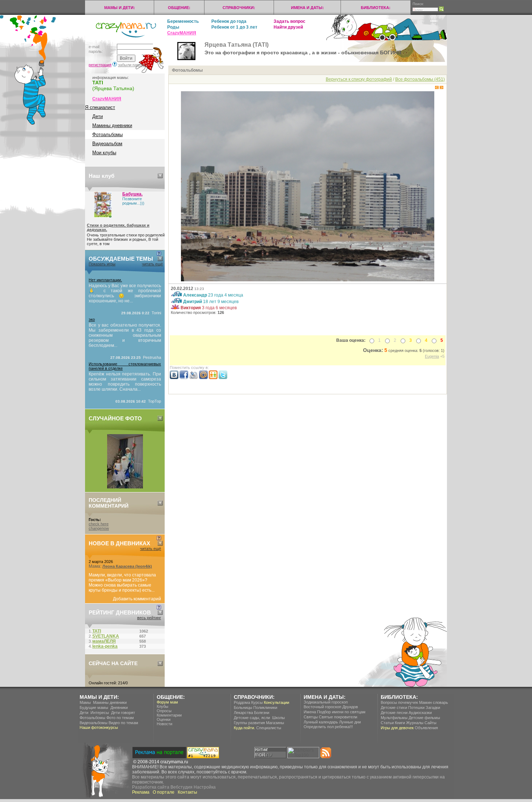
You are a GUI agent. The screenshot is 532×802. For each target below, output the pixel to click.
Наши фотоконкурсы (99, 727)
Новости (164, 724)
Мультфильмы (394, 717)
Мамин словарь (433, 702)
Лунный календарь (321, 722)
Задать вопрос (289, 21)
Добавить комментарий (137, 598)
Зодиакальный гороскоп (326, 702)
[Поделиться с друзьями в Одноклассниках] (213, 377)
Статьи (387, 723)
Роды (173, 27)
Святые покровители (338, 717)
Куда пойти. (244, 728)
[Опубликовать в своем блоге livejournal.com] (193, 377)
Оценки (163, 719)
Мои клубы (104, 152)
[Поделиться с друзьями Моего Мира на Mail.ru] (203, 377)
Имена (310, 712)
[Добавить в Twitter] (223, 377)
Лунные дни (350, 722)
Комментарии (169, 715)
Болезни (261, 712)
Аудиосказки (420, 712)
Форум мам (167, 702)
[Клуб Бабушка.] (103, 216)
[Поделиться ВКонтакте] (174, 377)
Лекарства (243, 712)
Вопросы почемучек (399, 702)
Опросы (164, 711)
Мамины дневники (112, 125)
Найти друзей (288, 27)
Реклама (140, 792)
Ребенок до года (228, 21)
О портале (163, 792)
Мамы (85, 702)
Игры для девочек (397, 728)
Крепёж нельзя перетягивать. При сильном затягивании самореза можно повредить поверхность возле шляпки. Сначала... (125, 381)
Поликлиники (265, 707)
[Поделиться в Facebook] (184, 377)
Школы (278, 717)
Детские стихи (394, 707)
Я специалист (100, 107)
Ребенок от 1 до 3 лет (234, 27)
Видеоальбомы (93, 723)
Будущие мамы (94, 707)
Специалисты (268, 728)
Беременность (183, 21)
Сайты (430, 723)
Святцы (311, 717)
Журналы (414, 723)
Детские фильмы (424, 717)
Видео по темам (123, 723)
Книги (400, 723)
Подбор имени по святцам (341, 712)
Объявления (426, 728)
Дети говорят (123, 712)
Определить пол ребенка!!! (328, 727)
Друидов (350, 707)
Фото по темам (120, 717)
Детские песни (394, 712)
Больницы (243, 707)
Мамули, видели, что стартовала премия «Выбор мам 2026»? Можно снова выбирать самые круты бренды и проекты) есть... (122, 582)
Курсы (257, 702)
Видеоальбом (107, 143)
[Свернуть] (160, 176)
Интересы (99, 712)
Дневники (119, 707)
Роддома (242, 702)
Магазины (275, 723)
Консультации (276, 702)
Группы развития (249, 723)
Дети (97, 116)
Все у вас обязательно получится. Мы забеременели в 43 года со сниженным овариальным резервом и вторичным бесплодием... (125, 335)
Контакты (187, 792)
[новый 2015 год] (125, 487)
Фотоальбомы (107, 134)
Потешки (416, 707)
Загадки (433, 707)
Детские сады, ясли (252, 717)
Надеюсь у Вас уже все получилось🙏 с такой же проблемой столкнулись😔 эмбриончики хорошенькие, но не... (125, 293)
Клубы (162, 706)
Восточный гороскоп (322, 707)
